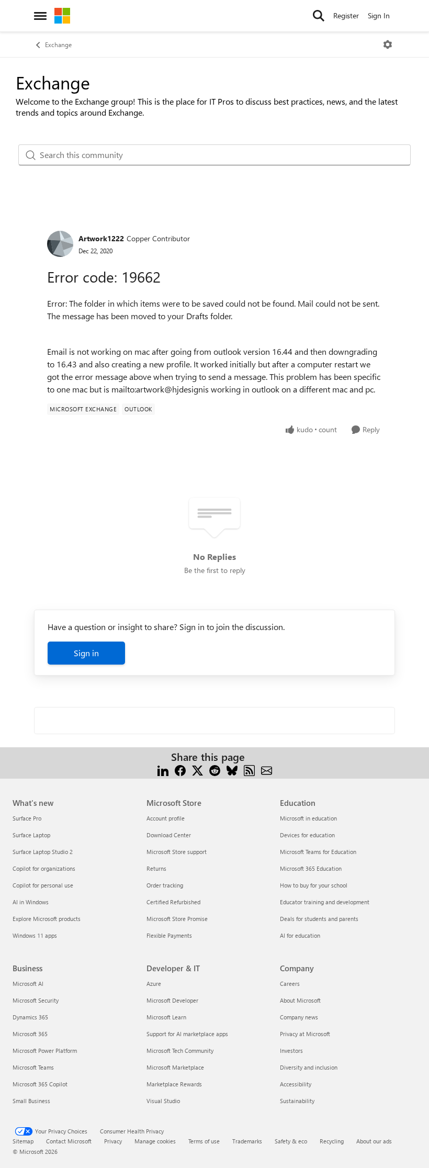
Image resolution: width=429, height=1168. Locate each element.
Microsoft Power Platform (45, 1050)
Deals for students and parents (319, 919)
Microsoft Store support (176, 852)
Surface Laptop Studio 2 (43, 852)
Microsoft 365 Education (311, 868)
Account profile (165, 818)
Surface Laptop (31, 835)
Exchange (58, 44)
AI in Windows (31, 902)
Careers (290, 983)
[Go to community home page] (62, 16)
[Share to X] (197, 769)
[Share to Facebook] (180, 769)
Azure (153, 983)
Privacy (113, 1141)
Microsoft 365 (30, 1034)
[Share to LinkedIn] (162, 769)
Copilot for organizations (44, 868)
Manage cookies (155, 1141)
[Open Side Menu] (40, 16)
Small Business (31, 1101)
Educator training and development (324, 902)
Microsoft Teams (33, 1067)
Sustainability (297, 1101)
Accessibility (295, 1084)
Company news (299, 1017)
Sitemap (23, 1141)
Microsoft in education (308, 818)
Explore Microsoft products (47, 919)
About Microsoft (300, 1000)
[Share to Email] (266, 769)
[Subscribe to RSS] (249, 769)
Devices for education (307, 835)
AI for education (300, 935)
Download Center (168, 835)
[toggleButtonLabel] (387, 44)
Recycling (332, 1141)
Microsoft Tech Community (179, 1050)
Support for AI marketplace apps (187, 1034)
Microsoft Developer (172, 1000)
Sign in (86, 652)
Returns (156, 868)
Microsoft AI (28, 983)
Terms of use (204, 1141)
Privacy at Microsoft (305, 1034)
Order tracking (164, 885)
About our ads (374, 1141)
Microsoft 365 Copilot (40, 1084)
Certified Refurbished (173, 902)
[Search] (318, 15)
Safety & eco (291, 1141)
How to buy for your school (313, 885)
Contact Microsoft (69, 1141)
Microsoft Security (36, 1000)
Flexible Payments (169, 935)
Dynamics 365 (30, 1017)
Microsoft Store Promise (177, 919)
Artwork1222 (101, 238)
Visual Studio (163, 1101)
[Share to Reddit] (214, 769)
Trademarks (247, 1141)
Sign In (379, 15)
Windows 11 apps (35, 935)
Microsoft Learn (166, 1017)
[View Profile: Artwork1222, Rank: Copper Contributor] (60, 244)
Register (346, 15)
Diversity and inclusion (308, 1067)
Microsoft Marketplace (175, 1067)
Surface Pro (27, 818)
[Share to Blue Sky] (232, 769)
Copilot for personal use (43, 885)
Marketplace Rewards (174, 1084)
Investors (291, 1050)
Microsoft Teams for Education (318, 852)
